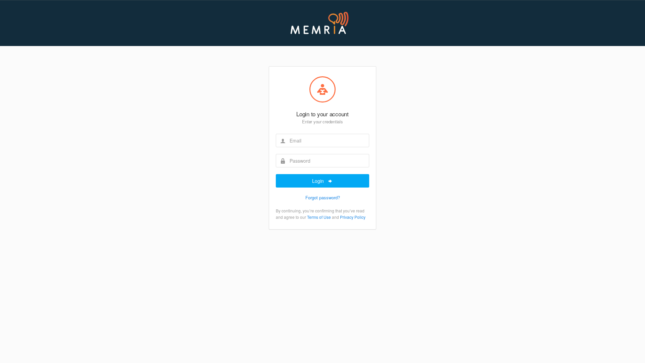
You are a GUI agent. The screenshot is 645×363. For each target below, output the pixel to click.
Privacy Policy (353, 217)
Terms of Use (319, 217)
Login (318, 180)
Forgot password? (322, 197)
